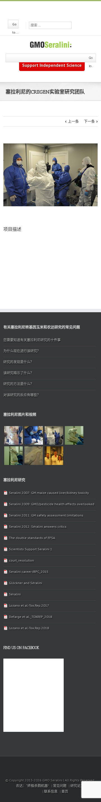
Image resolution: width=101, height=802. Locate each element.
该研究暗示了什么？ (18, 373)
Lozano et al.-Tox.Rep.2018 (29, 628)
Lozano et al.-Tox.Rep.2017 (29, 605)
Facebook (40, 10)
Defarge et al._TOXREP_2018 (30, 617)
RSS (60, 9)
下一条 (89, 121)
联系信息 (51, 791)
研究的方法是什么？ (18, 384)
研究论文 (77, 786)
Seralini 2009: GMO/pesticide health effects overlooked (51, 504)
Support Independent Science (52, 65)
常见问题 (59, 786)
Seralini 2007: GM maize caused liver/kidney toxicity (49, 493)
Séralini (15, 594)
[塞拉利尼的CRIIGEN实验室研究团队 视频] (13, 435)
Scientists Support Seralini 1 (30, 549)
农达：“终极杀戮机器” (32, 786)
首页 (64, 791)
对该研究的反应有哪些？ (21, 395)
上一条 (73, 121)
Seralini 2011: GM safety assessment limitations (46, 515)
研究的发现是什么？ (18, 362)
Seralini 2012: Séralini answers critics (37, 526)
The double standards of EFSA (32, 538)
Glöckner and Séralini (25, 583)
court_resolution (21, 560)
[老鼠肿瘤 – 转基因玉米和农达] (74, 435)
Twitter (50, 10)
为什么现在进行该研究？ (21, 351)
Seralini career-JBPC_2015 (29, 572)
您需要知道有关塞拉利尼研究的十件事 (32, 340)
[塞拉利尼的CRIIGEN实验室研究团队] (34, 435)
